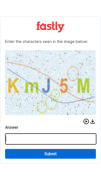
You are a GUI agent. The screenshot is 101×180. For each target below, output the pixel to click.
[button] (86, 121)
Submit (50, 153)
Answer (11, 127)
